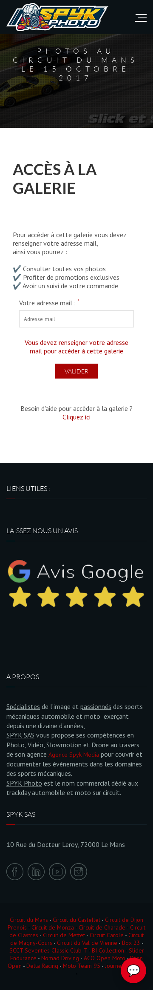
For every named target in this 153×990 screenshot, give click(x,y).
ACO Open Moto (104, 958)
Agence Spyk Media (73, 754)
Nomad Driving (60, 958)
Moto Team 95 (81, 966)
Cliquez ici (76, 417)
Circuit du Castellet (76, 920)
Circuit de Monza (52, 927)
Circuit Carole (107, 935)
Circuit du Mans (29, 920)
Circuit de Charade (102, 927)
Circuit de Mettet (64, 935)
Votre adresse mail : (49, 302)
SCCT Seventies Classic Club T (48, 950)
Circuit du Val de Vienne (87, 943)
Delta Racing (42, 966)
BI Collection (108, 950)
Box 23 (131, 943)
